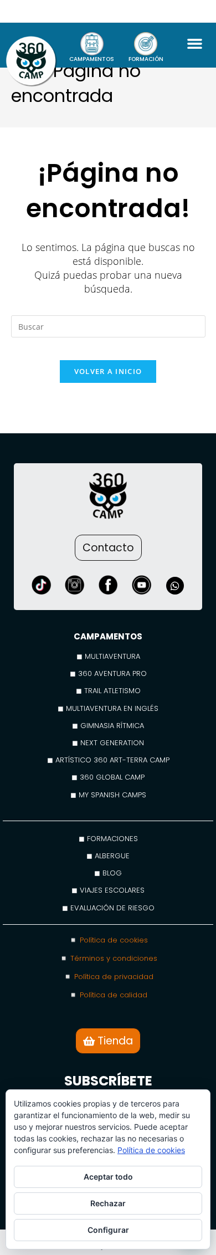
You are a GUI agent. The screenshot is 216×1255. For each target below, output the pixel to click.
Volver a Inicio (108, 371)
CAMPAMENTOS (91, 59)
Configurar (108, 1229)
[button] (194, 44)
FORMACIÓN (145, 59)
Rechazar (108, 1203)
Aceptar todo (108, 1176)
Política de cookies (151, 1150)
